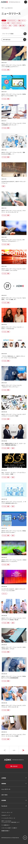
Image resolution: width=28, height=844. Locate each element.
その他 (15, 25)
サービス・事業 (5, 23)
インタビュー (5, 28)
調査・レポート (21, 20)
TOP (2, 8)
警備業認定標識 (4, 830)
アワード (4, 25)
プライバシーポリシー (6, 812)
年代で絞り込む (7, 39)
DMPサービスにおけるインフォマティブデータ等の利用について (10, 821)
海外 (10, 25)
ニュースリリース (5, 789)
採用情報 (3, 800)
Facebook (4, 806)
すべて (3, 20)
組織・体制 (22, 25)
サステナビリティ (12, 20)
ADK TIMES (4, 795)
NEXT (23, 750)
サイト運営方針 (4, 825)
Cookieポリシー (5, 815)
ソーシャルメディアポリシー (7, 818)
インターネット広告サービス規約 (8, 828)
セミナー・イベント (16, 23)
